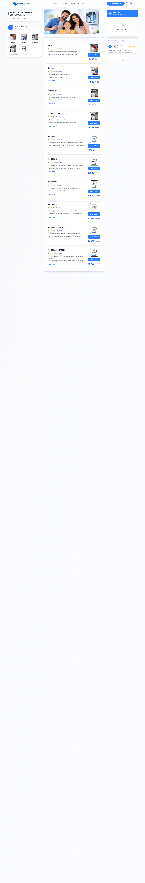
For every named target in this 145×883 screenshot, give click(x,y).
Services (65, 4)
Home (56, 4)
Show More (51, 58)
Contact (81, 4)
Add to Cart (94, 55)
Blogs (73, 4)
